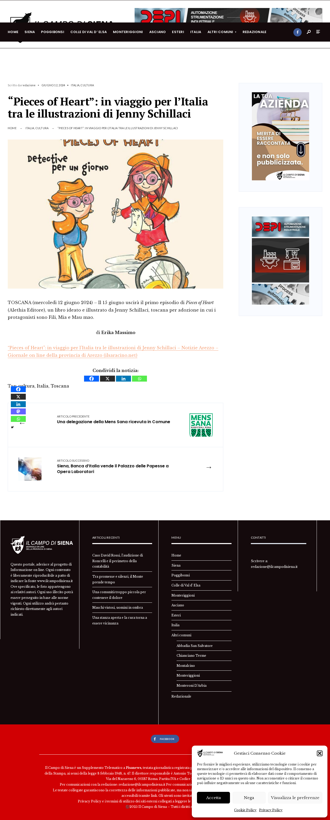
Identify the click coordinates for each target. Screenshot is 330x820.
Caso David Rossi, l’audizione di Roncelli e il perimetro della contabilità (117, 560)
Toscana (60, 386)
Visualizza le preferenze (295, 797)
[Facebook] (297, 32)
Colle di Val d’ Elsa (88, 31)
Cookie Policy (245, 810)
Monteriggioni (128, 31)
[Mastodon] (18, 411)
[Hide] (12, 427)
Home (13, 31)
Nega (249, 797)
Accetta (213, 797)
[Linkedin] (123, 379)
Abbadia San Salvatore (195, 646)
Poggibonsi (52, 31)
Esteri (178, 31)
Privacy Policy (271, 810)
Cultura (87, 85)
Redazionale (255, 31)
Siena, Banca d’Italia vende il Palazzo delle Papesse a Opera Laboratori (113, 467)
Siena (29, 31)
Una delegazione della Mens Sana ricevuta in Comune (113, 420)
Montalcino (186, 666)
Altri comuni (220, 31)
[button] (319, 753)
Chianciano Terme (191, 655)
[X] (107, 379)
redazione (28, 85)
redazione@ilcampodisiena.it (274, 567)
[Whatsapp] (139, 379)
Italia (195, 31)
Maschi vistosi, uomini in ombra (117, 607)
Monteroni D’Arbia (192, 685)
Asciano (157, 31)
